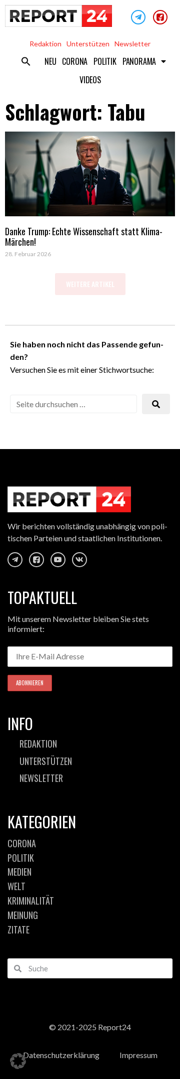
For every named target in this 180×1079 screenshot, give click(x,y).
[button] (26, 61)
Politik (105, 61)
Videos (90, 80)
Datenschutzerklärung (61, 1055)
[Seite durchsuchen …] (73, 404)
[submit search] (156, 404)
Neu (50, 61)
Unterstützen (88, 43)
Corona (75, 61)
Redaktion (46, 43)
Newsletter (132, 43)
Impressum (139, 1055)
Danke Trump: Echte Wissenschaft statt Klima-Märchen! (83, 237)
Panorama (139, 61)
